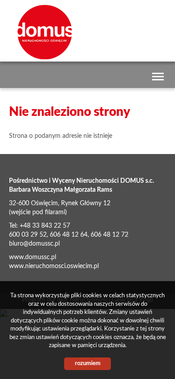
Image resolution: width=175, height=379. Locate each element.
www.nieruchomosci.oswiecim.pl (54, 266)
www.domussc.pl (32, 257)
